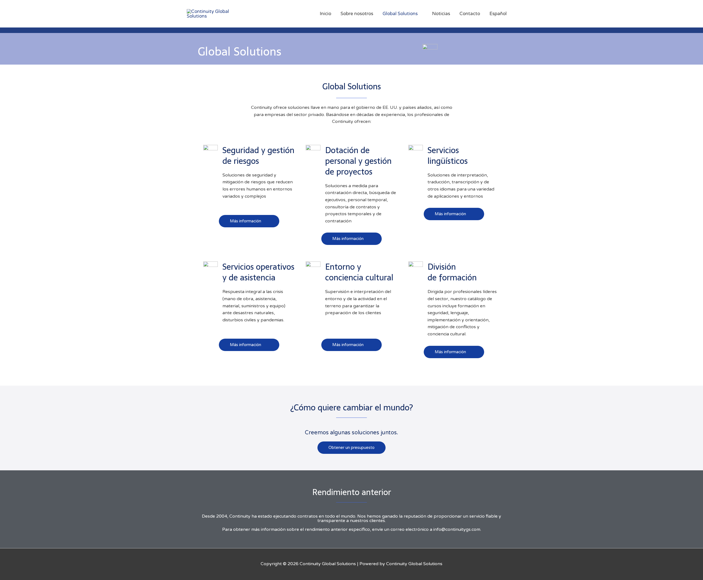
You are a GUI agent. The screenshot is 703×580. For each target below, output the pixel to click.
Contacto (469, 13)
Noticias (441, 13)
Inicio (325, 13)
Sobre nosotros (357, 13)
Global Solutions (400, 13)
